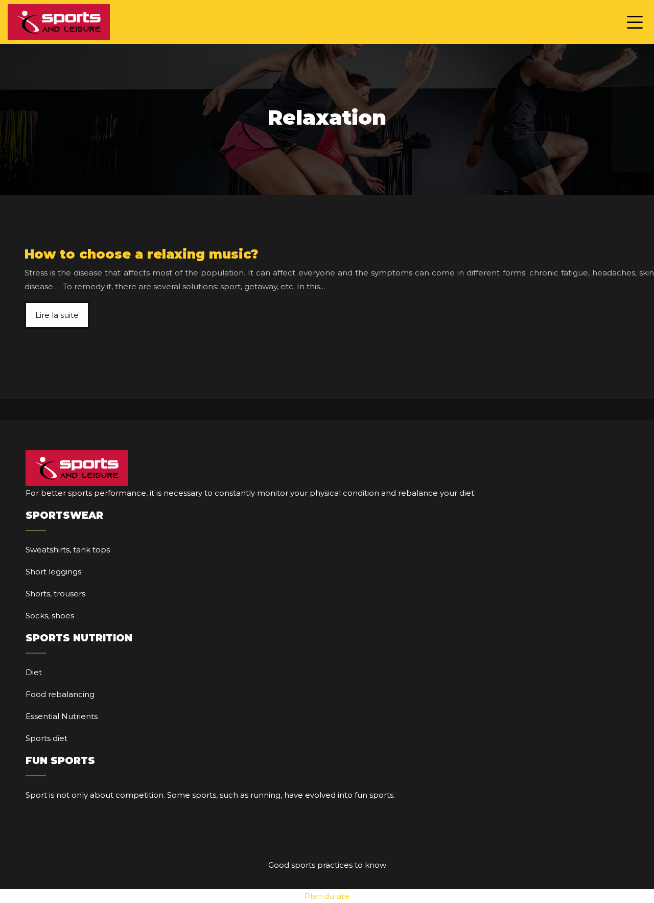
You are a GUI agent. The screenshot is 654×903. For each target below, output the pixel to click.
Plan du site (327, 896)
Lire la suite (57, 315)
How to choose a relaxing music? (142, 254)
